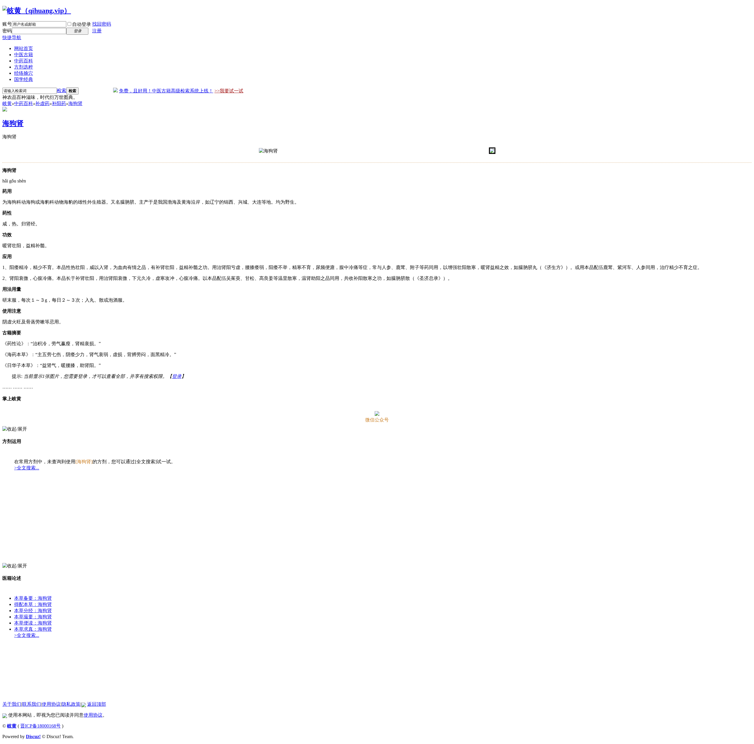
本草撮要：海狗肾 (33, 616)
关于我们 (11, 704)
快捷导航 (11, 37)
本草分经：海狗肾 (33, 610)
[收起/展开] (14, 429)
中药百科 (23, 60)
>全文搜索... (26, 467)
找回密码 (101, 23)
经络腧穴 (23, 73)
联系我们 (31, 704)
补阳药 (59, 103)
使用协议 (51, 704)
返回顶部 (96, 704)
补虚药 (42, 103)
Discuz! (33, 736)
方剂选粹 (23, 66)
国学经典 (23, 79)
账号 (7, 23)
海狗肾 (75, 103)
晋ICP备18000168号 (40, 725)
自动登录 (81, 24)
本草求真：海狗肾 (33, 629)
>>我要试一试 (228, 90)
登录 (176, 376)
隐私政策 (71, 704)
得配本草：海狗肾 (33, 604)
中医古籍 (23, 54)
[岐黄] (36, 10)
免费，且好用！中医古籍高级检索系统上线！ (166, 90)
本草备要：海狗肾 (33, 598)
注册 (97, 30)
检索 (61, 90)
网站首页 (23, 48)
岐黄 (7, 103)
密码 (7, 30)
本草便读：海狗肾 (33, 622)
